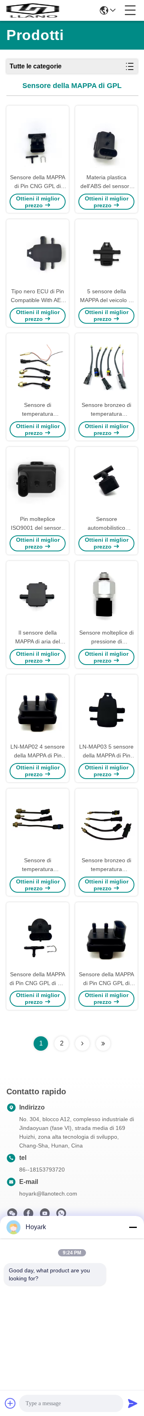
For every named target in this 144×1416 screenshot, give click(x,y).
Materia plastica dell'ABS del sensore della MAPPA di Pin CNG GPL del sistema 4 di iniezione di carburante (106, 182)
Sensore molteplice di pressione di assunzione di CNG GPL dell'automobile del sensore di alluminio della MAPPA (106, 637)
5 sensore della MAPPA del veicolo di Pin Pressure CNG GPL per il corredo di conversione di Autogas (106, 296)
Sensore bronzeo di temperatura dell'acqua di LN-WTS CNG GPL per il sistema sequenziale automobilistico (106, 865)
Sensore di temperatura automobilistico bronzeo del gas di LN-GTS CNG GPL (38, 865)
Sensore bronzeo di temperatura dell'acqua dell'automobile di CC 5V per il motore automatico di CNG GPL (106, 410)
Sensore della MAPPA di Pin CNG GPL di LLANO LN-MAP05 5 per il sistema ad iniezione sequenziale (37, 182)
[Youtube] (44, 1215)
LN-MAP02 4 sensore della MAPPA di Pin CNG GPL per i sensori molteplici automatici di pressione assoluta (37, 751)
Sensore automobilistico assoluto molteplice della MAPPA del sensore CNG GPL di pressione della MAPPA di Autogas (106, 524)
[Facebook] (28, 1215)
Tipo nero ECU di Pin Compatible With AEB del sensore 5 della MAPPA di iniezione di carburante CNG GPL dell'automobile (37, 296)
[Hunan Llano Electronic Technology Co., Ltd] (32, 10)
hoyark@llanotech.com (48, 1193)
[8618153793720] (61, 1215)
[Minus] (133, 1227)
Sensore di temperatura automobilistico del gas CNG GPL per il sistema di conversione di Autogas (37, 410)
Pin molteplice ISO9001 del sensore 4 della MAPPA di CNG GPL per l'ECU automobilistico (37, 524)
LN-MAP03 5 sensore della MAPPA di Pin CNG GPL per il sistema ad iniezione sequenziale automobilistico (106, 751)
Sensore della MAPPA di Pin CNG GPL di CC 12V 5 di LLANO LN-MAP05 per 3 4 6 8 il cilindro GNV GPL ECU (38, 979)
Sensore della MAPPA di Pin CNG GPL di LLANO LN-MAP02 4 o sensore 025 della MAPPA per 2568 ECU (106, 979)
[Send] (132, 1403)
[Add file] (10, 1403)
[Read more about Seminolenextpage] (82, 1043)
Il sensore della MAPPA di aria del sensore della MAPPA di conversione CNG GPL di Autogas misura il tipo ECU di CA (37, 637)
